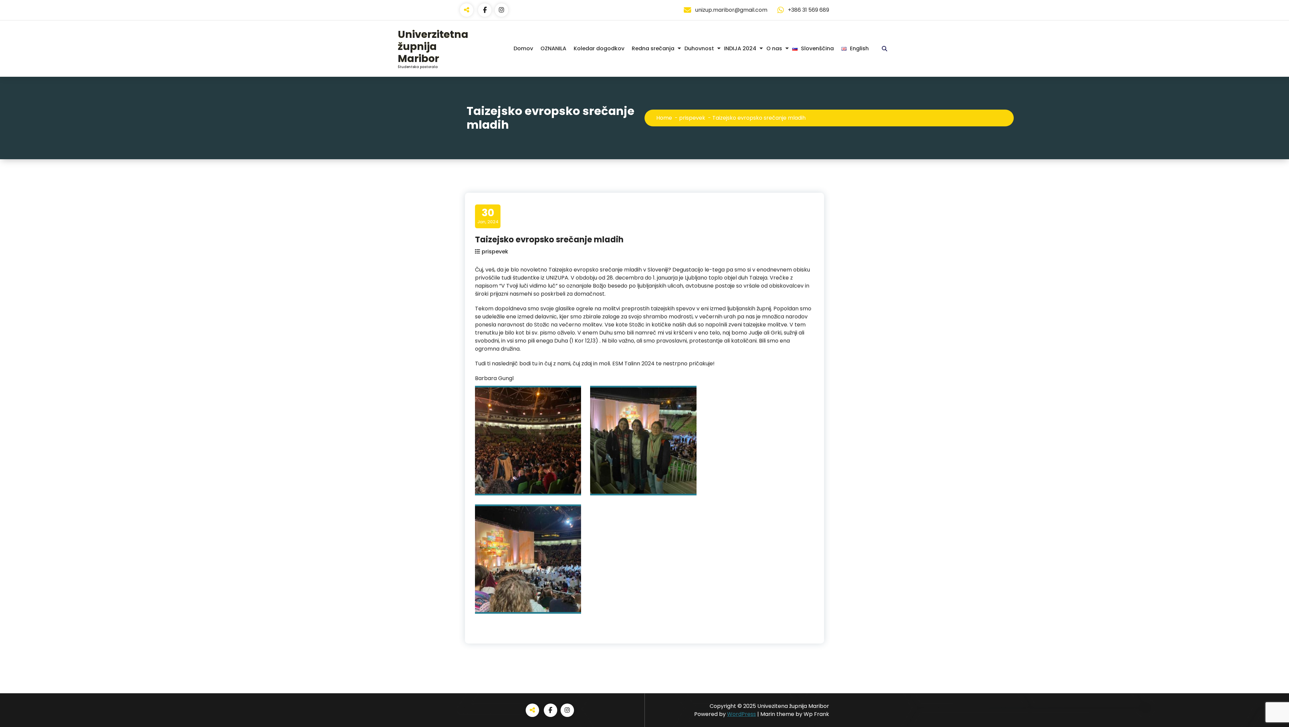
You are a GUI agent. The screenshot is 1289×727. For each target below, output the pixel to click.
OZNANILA (553, 48)
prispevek (692, 118)
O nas (774, 48)
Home (664, 118)
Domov (523, 48)
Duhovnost (699, 48)
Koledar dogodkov (599, 48)
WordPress (741, 714)
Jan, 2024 (487, 216)
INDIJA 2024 (740, 48)
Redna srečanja (653, 48)
